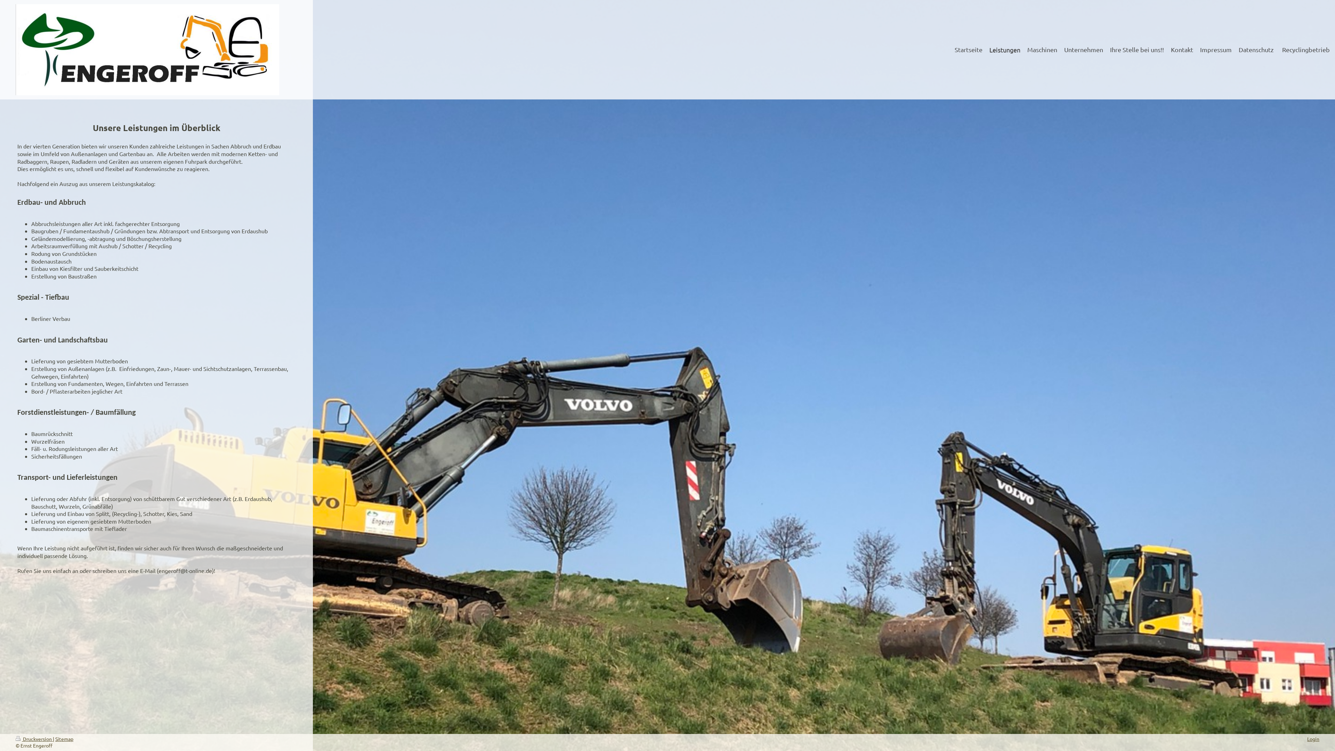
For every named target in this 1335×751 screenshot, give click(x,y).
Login (1313, 739)
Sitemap (64, 739)
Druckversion (37, 739)
